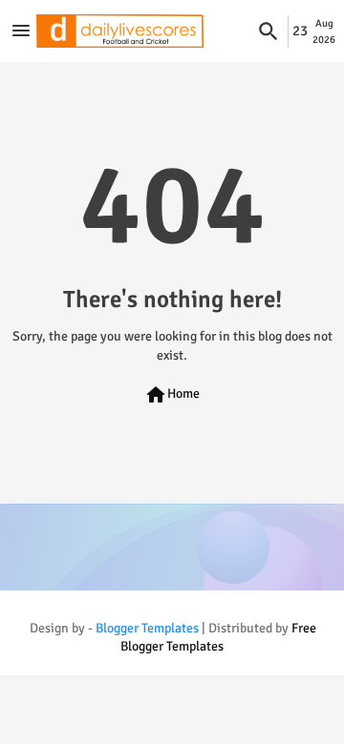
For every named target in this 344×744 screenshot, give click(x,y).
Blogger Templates (147, 628)
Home (172, 394)
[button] (268, 31)
